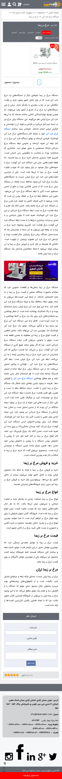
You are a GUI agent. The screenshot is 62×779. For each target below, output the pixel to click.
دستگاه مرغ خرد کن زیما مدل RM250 (45, 63)
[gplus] (42, 757)
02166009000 (40, 724)
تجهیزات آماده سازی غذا (22, 12)
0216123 (26, 4)
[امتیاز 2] (6, 674)
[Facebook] (20, 752)
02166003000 (38, 728)
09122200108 (18, 732)
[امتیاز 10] (18, 674)
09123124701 (44, 732)
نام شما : (33, 627)
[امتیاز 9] (16, 674)
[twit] (53, 757)
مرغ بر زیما (33, 16)
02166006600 (14, 724)
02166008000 (27, 724)
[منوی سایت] (31, 4)
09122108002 (31, 732)
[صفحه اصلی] (53, 4)
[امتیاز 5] (11, 674)
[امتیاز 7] (13, 674)
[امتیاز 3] (8, 674)
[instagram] (9, 756)
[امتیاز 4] (9, 674)
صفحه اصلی (54, 12)
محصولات (40, 12)
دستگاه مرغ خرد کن (50, 16)
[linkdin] (31, 757)
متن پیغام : (32, 649)
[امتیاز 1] (5, 674)
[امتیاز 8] (15, 674)
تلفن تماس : (31, 638)
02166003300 (52, 728)
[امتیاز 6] (12, 674)
